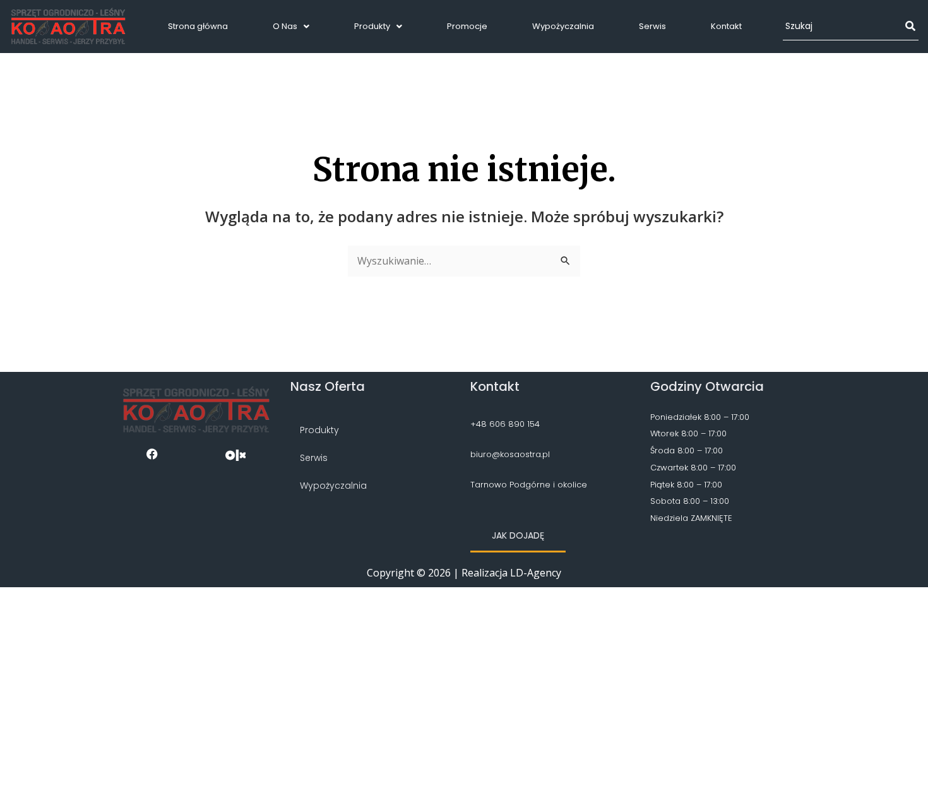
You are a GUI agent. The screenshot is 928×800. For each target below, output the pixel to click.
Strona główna (198, 26)
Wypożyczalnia (563, 26)
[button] (291, 26)
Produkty (372, 26)
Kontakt (726, 26)
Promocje (467, 26)
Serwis (652, 26)
